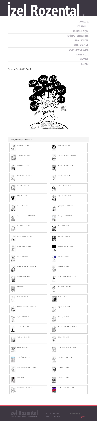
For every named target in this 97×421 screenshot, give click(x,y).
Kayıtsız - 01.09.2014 (23, 317)
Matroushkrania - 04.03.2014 (66, 185)
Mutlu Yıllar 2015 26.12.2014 (66, 387)
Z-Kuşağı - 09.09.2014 (64, 317)
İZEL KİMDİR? (83, 26)
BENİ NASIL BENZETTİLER (77, 35)
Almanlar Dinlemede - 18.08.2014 (26, 307)
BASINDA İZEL (82, 54)
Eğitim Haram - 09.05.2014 (24, 246)
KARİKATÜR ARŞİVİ (81, 31)
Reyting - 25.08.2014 (64, 307)
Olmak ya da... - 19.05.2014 (65, 246)
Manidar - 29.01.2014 (23, 165)
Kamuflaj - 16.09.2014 (23, 327)
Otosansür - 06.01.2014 (64, 145)
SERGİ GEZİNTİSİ (81, 40)
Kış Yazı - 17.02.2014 (64, 175)
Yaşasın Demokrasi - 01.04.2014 (26, 216)
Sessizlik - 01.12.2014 (23, 377)
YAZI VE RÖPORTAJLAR (79, 49)
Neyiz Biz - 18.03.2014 (64, 195)
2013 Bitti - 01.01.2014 (23, 145)
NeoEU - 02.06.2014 (63, 256)
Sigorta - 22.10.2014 (22, 347)
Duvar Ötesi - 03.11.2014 (24, 357)
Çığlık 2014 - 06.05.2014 (65, 236)
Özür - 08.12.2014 (63, 377)
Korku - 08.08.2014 (22, 296)
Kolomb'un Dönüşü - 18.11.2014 (26, 367)
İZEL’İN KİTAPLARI (81, 45)
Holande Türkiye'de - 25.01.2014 (67, 155)
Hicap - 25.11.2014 (63, 367)
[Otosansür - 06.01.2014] (48, 102)
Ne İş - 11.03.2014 (22, 195)
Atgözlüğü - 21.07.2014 (64, 286)
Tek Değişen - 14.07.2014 (24, 286)
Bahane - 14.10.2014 (64, 337)
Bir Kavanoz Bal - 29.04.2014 (25, 236)
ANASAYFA (84, 21)
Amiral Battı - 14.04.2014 (24, 226)
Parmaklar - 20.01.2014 (23, 155)
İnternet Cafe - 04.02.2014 (65, 165)
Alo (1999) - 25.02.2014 (23, 185)
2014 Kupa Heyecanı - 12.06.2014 (26, 266)
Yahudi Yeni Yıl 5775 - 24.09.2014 (67, 327)
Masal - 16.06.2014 (63, 266)
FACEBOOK (49, 416)
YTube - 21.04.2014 (63, 226)
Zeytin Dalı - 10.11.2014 (65, 357)
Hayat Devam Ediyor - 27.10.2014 (67, 347)
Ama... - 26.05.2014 (22, 256)
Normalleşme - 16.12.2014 (24, 387)
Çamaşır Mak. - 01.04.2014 (65, 206)
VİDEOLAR (84, 59)
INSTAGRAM (56, 416)
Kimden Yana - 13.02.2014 (24, 175)
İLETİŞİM (85, 63)
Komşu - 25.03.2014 (22, 206)
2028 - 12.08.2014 (63, 296)
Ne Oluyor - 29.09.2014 (23, 337)
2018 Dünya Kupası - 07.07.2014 (67, 276)
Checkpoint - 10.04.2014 (65, 216)
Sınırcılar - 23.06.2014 (23, 276)
